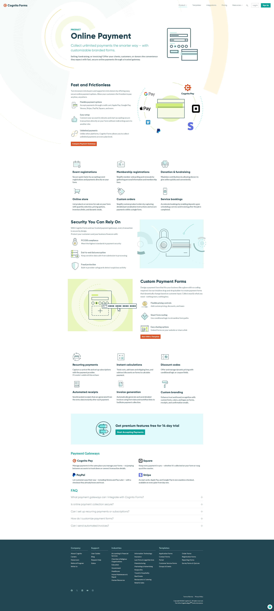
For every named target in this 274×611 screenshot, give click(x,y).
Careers (74, 557)
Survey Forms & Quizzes (191, 563)
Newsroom (75, 560)
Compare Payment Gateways (83, 144)
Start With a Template (150, 337)
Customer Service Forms (168, 563)
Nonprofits (138, 570)
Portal (161, 560)
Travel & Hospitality (141, 573)
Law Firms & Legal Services (144, 560)
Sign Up (266, 5)
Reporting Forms (188, 560)
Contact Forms (164, 557)
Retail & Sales (139, 583)
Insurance (137, 557)
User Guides (95, 553)
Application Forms (166, 553)
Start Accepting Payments (130, 432)
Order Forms (186, 553)
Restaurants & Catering (142, 579)
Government (116, 568)
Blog (93, 557)
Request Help (96, 560)
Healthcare (116, 571)
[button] (137, 497)
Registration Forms (189, 557)
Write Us (74, 566)
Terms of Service (188, 596)
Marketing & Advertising (143, 566)
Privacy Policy (199, 596)
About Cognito (76, 553)
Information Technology (143, 553)
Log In (255, 5)
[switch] (247, 5)
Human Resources (118, 580)
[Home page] (15, 5)
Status (93, 563)
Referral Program (77, 563)
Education (115, 565)
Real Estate (138, 576)
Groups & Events (165, 566)
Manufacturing (139, 563)
